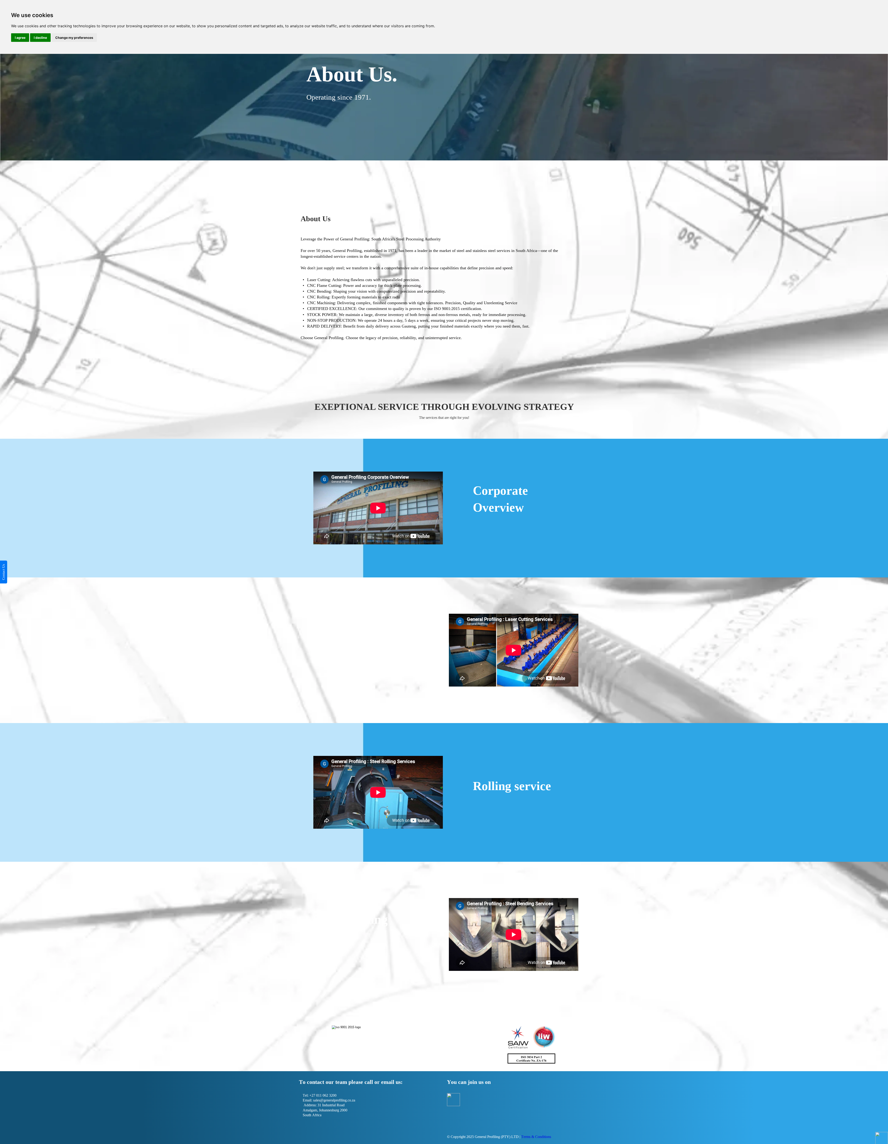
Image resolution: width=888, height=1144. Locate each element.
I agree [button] (20, 38)
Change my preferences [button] (74, 38)
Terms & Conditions (536, 1137)
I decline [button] (40, 38)
